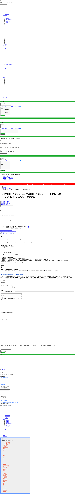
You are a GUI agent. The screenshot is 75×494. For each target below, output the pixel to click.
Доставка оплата (8, 19)
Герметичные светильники (5, 389)
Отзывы (6, 13)
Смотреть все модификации (6, 230)
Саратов (4, 462)
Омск (4, 455)
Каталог (4, 413)
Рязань (4, 463)
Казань (4, 446)
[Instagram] (5, 405)
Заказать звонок (3, 4)
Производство (8, 68)
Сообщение (4, 299)
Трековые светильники (8, 177)
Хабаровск (5, 479)
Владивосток (5, 482)
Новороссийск (6, 469)
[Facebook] (2, 233)
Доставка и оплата (9, 423)
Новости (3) (7, 415)
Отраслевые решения (9, 48)
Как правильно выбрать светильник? (8, 231)
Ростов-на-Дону (6, 443)
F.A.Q (6, 424)
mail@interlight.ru (7, 143)
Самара (4, 450)
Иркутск (4, 478)
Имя (2, 292)
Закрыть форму (9, 312)
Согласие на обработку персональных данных (10, 106)
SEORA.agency (10, 409)
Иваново (5, 480)
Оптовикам (5, 44)
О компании (5, 7)
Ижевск (4, 489)
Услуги (4, 45)
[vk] (11, 233)
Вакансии (7, 14)
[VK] (1, 405)
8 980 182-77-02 (9, 2)
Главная (4, 187)
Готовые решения (3, 396)
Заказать (29, 225)
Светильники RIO (3, 387)
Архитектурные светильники (5, 392)
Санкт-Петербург (6, 442)
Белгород (5, 473)
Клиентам (5, 15)
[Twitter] (9, 405)
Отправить (3, 115)
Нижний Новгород (7, 484)
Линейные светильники (8, 179)
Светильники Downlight (8, 178)
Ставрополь (5, 460)
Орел (4, 470)
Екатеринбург (6, 474)
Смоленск (5, 486)
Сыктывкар (5, 457)
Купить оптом (3, 211)
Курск (4, 468)
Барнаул (5, 475)
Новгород (5, 448)
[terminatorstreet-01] (4, 201)
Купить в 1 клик (9, 211)
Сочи (4, 459)
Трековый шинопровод (8, 181)
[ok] (14, 233)
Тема (2, 297)
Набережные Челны (7, 483)
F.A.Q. (6, 20)
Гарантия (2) (7, 421)
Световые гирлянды (4, 393)
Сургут (4, 458)
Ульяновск (5, 490)
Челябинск (5, 477)
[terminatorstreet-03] (5, 204)
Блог (4, 77)
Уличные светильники (7, 188)
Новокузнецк (6, 485)
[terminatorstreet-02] (5, 203)
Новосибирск (6, 447)
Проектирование (8, 64)
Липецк (4, 481)
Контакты (5, 97)
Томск (4, 456)
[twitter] (8, 233)
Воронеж (5, 445)
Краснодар (5, 444)
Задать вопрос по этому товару (6, 205)
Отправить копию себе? (6, 310)
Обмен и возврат (8, 21)
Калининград (5, 465)
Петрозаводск (6, 466)
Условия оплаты (6, 222)
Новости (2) (7, 416)
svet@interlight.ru (4, 144)
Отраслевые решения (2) (10, 430)
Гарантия (7, 18)
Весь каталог (5, 176)
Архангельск (5, 476)
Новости (7, 10)
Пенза (4, 491)
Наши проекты (6, 22)
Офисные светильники (7, 180)
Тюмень (4, 464)
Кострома (5, 467)
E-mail (2, 295)
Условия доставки (6, 221)
